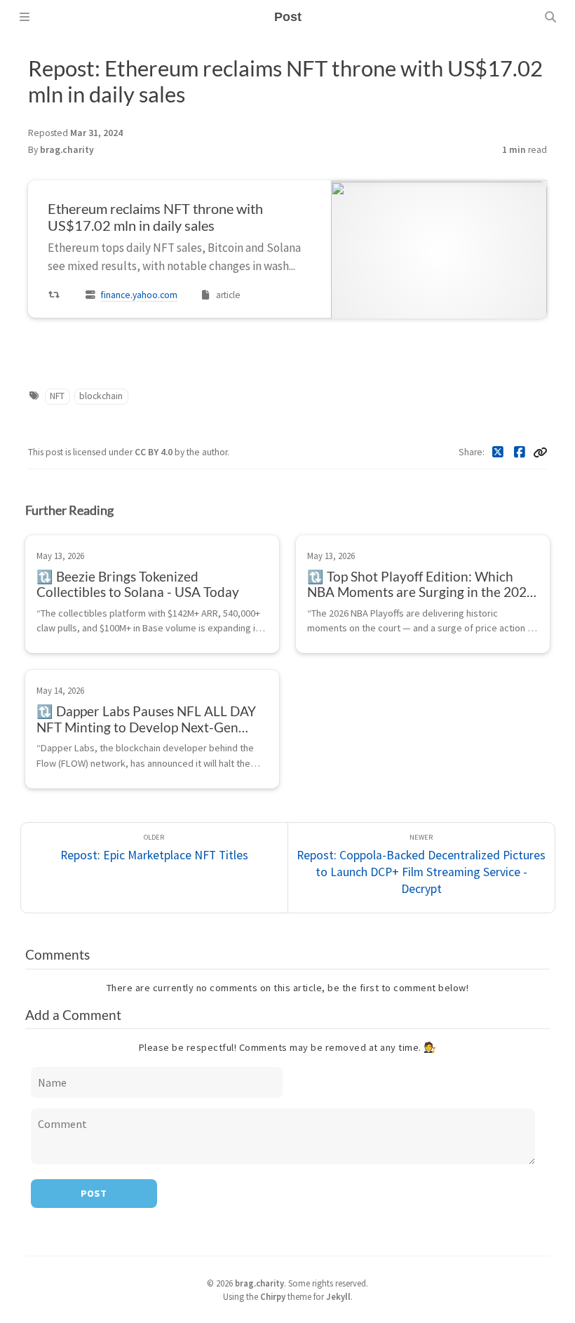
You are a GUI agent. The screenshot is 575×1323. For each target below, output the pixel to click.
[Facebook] (520, 452)
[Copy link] (540, 452)
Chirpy (272, 1296)
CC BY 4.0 (155, 452)
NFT (57, 396)
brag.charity (67, 150)
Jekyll (338, 1296)
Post (94, 1193)
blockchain (101, 396)
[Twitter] (498, 452)
